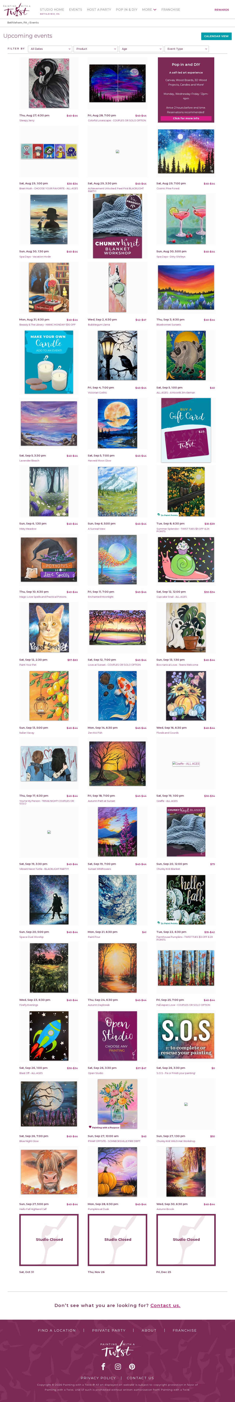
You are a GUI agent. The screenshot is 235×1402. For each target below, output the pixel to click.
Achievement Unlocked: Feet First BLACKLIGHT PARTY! (116, 190)
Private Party (109, 1330)
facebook (103, 1366)
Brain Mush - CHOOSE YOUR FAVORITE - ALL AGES (48, 188)
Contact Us (140, 1378)
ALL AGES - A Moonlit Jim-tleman (176, 392)
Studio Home (52, 9)
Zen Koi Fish (95, 732)
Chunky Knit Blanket (168, 869)
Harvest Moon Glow (99, 460)
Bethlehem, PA (50, 13)
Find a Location (57, 1330)
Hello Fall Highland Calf (32, 1209)
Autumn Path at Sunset (101, 801)
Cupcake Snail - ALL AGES (172, 596)
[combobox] (50, 49)
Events (75, 9)
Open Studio (95, 1073)
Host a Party (99, 9)
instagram (118, 1366)
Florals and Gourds (167, 732)
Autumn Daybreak (99, 1005)
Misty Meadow (27, 528)
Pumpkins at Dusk (98, 1209)
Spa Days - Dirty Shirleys (171, 256)
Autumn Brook (165, 1209)
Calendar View (216, 36)
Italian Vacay (26, 732)
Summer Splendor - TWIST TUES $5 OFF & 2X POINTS (183, 530)
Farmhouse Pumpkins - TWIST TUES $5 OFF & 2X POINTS (185, 938)
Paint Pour (94, 937)
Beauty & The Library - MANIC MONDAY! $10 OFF (47, 324)
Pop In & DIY (126, 9)
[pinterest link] (132, 1366)
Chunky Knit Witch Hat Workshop (176, 1141)
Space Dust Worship (31, 937)
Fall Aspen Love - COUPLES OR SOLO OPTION (183, 1005)
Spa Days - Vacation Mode (35, 256)
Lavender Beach (29, 460)
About (149, 1330)
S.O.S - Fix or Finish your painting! (176, 1073)
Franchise (170, 9)
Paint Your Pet (27, 664)
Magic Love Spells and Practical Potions (42, 596)
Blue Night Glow (29, 1141)
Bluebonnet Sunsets (169, 324)
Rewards (222, 9)
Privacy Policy (98, 1378)
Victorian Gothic (97, 392)
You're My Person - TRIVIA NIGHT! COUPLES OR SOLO (46, 802)
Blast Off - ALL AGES (31, 1073)
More (147, 9)
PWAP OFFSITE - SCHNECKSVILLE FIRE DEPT (114, 1141)
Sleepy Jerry (26, 120)
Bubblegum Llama (99, 324)
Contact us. (166, 1305)
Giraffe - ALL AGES (167, 801)
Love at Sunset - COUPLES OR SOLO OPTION (114, 664)
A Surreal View (96, 528)
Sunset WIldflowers (99, 869)
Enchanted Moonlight (100, 596)
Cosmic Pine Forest (168, 188)
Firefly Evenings (28, 1005)
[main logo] (16, 4)
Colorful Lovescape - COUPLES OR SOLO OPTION (117, 120)
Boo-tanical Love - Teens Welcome (177, 664)
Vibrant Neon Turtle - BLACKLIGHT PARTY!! (44, 869)
